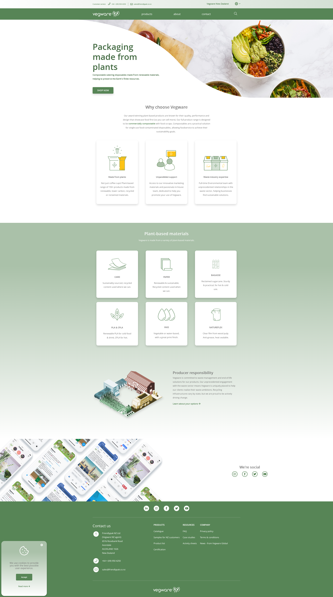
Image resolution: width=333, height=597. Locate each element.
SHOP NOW (103, 90)
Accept (24, 577)
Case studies (189, 537)
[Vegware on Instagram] (234, 474)
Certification (160, 549)
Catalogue (159, 531)
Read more (23, 586)
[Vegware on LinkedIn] (146, 508)
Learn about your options (186, 403)
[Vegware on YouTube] (264, 474)
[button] (236, 3)
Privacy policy (206, 531)
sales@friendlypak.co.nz (143, 4)
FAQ (185, 531)
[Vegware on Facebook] (244, 474)
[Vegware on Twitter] (254, 474)
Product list (159, 543)
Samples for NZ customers (167, 537)
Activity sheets (190, 543)
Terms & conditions (209, 537)
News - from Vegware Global (214, 543)
